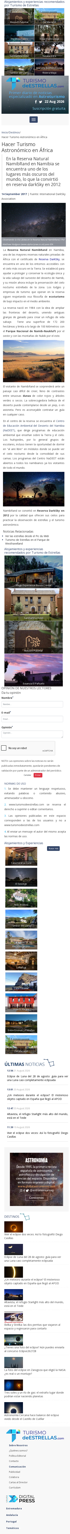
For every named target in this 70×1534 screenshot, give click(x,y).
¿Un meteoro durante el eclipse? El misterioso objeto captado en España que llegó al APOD (37, 1097)
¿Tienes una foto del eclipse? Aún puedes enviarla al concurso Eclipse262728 (34, 1349)
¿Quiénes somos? (18, 1450)
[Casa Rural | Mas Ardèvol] (21, 898)
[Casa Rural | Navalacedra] (49, 50)
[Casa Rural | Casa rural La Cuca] (21, 856)
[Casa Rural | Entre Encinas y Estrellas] (21, 1023)
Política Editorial (17, 1455)
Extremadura (14, 1508)
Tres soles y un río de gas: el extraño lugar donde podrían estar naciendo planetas (34, 1394)
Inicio (4, 132)
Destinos (14, 132)
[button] (6, 221)
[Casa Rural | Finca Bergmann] (21, 939)
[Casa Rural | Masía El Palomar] (19, 16)
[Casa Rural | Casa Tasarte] (21, 981)
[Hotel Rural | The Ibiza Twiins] (19, 33)
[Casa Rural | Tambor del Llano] (19, 67)
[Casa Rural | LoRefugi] (21, 960)
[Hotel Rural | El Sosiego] (21, 877)
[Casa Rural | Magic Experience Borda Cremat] (33, 571)
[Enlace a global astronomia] (36, 1179)
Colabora (14, 1477)
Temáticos (12, 1528)
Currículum (15, 1487)
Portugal (11, 1521)
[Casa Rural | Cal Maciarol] (49, 16)
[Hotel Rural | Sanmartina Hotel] (19, 50)
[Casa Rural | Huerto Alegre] (21, 1002)
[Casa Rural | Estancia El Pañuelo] (33, 670)
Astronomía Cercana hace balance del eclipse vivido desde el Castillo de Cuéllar (31, 1417)
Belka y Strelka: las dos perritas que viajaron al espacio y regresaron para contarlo (32, 1326)
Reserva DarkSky (49, 259)
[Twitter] (40, 101)
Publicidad (14, 1471)
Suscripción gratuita (48, 108)
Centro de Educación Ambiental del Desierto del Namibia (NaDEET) (33, 425)
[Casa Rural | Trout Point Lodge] (49, 33)
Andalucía (12, 1515)
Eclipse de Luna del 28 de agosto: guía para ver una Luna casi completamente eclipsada (37, 1078)
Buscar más (53, 848)
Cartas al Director (18, 1482)
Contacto (14, 1461)
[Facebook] (36, 101)
